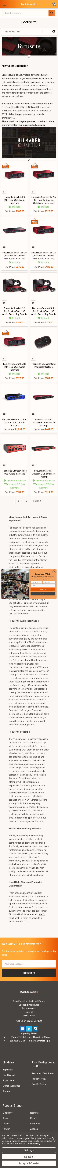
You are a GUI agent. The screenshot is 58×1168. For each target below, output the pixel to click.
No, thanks (43, 593)
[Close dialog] (54, 571)
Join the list (42, 589)
